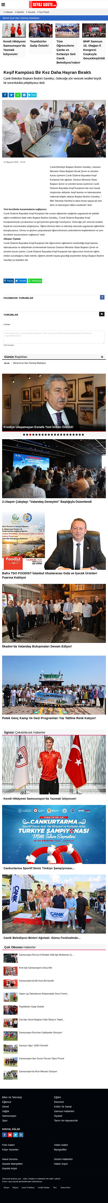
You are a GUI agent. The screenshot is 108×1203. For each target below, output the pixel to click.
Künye (6, 1188)
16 (70, 435)
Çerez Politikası (28, 1188)
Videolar (9, 12)
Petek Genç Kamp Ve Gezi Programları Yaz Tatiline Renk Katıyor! (49, 718)
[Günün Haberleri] (102, 356)
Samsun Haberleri (64, 1111)
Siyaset (58, 1116)
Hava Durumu (10, 1159)
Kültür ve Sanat (63, 1106)
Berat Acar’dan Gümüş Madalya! (21, 18)
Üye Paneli (43, 12)
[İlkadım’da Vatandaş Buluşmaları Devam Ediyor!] (54, 613)
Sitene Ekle (65, 1188)
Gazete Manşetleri (12, 1163)
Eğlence (6, 1102)
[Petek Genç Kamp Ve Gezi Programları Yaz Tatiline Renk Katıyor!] (54, 685)
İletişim (15, 1188)
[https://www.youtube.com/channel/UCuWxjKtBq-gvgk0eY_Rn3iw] (10, 1134)
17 (74, 435)
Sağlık (5, 1111)
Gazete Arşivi (9, 1168)
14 (64, 435)
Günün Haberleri (63, 1159)
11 (55, 435)
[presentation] (102, 297)
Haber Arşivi (61, 1163)
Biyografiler (60, 1149)
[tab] (102, 298)
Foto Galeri (8, 1145)
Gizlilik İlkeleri (44, 1188)
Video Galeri (61, 1145)
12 (58, 435)
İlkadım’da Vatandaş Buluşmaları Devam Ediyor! (37, 646)
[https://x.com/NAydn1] (15, 1134)
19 (80, 435)
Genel (5, 1106)
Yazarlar (31, 12)
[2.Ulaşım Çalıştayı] (54, 468)
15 (67, 435)
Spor (4, 1120)
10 (52, 435)
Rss (55, 1188)
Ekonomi (59, 1102)
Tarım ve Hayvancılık (66, 1120)
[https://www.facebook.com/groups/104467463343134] (4, 1134)
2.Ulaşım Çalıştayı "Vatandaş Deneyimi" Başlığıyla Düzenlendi (47, 501)
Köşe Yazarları (10, 1149)
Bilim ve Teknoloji (12, 1097)
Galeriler (20, 12)
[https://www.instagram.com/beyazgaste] (21, 1134)
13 (61, 435)
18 (77, 435)
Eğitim (57, 1097)
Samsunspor (9, 1116)
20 (83, 435)
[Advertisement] (25, 183)
